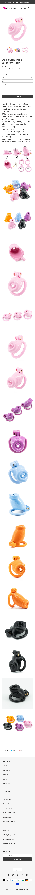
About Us (6, 765)
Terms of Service (8, 808)
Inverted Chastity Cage (9, 843)
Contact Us (6, 770)
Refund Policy (7, 795)
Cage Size (4, 74)
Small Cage (6, 826)
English (17, 870)
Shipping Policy (7, 799)
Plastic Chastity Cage (9, 821)
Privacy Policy (7, 804)
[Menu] (32, 8)
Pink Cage (6, 830)
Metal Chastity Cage (9, 812)
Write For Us (6, 774)
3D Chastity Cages (8, 839)
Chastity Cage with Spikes (10, 835)
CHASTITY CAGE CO (15, 889)
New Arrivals (6, 783)
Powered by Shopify (24, 889)
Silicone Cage (7, 817)
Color (3, 81)
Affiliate (5, 779)
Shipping (11, 68)
